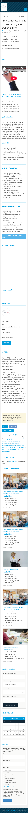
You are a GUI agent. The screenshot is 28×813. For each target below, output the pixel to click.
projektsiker (5, 447)
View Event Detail (7, 508)
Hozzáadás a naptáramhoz (11, 48)
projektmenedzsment (18, 445)
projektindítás (15, 443)
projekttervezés (13, 447)
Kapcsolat (6, 342)
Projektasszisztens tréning (10, 569)
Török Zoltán (17, 449)
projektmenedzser (7, 445)
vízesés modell (6, 451)
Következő (22, 16)
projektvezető (5, 449)
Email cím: (6, 767)
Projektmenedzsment (19, 435)
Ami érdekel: (6, 773)
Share (5, 426)
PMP (18, 441)
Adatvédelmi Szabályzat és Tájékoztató (13, 787)
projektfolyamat (6, 443)
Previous (5, 16)
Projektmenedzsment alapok (11, 437)
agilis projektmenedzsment (13, 439)
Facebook (13, 426)
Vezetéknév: (6, 754)
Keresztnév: (6, 760)
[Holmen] (5, 7)
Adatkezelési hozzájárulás (10, 789)
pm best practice (12, 441)
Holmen (4, 31)
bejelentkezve (13, 461)
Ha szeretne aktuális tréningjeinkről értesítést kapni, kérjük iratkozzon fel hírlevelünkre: (14, 750)
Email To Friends (7, 430)
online (5, 441)
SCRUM (12, 449)
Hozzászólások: (7, 496)
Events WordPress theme (12, 810)
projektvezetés (22, 447)
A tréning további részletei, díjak (12, 236)
